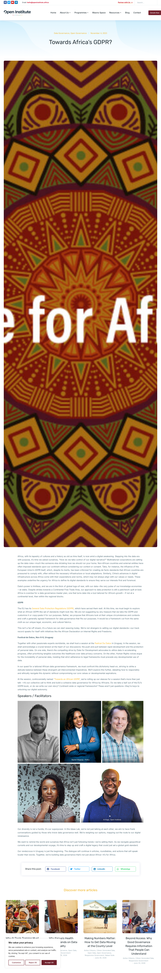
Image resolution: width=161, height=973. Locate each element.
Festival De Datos (103, 643)
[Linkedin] (16, 2)
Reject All (33, 962)
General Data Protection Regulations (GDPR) (53, 608)
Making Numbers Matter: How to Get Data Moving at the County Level (100, 942)
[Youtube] (12, 2)
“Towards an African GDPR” (67, 679)
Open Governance (78, 33)
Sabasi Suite (109, 955)
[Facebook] (5, 2)
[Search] (153, 2)
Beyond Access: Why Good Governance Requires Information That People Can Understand (138, 946)
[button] (55, 869)
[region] (32, 953)
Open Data (72, 950)
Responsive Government (60, 953)
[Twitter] (8, 2)
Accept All (49, 962)
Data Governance (61, 33)
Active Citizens (90, 950)
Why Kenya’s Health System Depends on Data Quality (61, 942)
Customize (16, 962)
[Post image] (22, 916)
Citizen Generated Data (106, 950)
